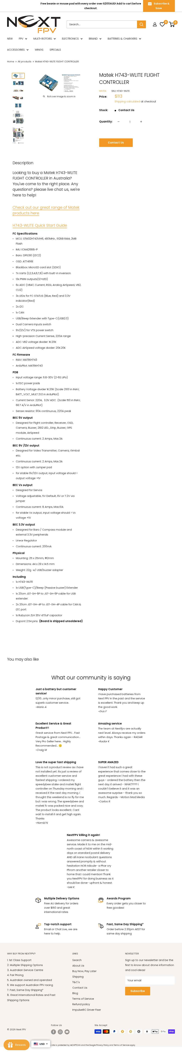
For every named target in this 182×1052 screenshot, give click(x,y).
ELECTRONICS (70, 38)
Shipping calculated (127, 101)
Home (10, 61)
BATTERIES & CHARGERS (122, 38)
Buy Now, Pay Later (84, 971)
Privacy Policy (102, 1045)
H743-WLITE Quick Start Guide (40, 225)
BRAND (93, 38)
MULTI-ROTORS (42, 38)
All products (24, 61)
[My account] (155, 24)
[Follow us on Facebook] (53, 1031)
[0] (172, 24)
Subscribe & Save (161, 6)
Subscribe (137, 991)
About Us (78, 965)
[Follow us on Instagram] (60, 1031)
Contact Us (116, 142)
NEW (10, 38)
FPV (21, 38)
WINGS (39, 49)
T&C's (76, 982)
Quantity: (106, 121)
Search (77, 960)
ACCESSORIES (16, 49)
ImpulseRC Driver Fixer (86, 1010)
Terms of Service (83, 999)
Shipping (78, 976)
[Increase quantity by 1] (141, 121)
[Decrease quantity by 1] (118, 121)
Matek (102, 91)
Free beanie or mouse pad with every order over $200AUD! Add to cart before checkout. (91, 6)
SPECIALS (55, 49)
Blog (75, 993)
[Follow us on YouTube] (67, 1031)
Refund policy (81, 1004)
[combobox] (102, 24)
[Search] (141, 24)
